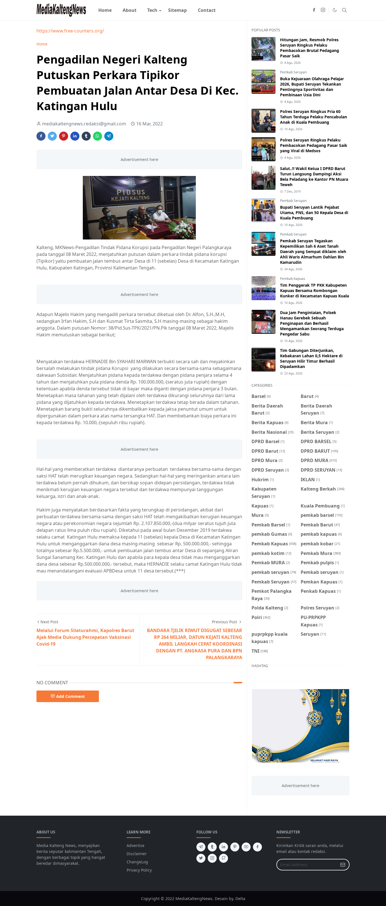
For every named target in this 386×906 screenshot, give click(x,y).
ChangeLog (137, 861)
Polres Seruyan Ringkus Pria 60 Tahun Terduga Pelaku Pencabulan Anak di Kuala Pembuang (313, 117)
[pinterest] (234, 846)
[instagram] (323, 10)
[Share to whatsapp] (97, 136)
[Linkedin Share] (74, 136)
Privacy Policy (139, 870)
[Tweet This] (52, 136)
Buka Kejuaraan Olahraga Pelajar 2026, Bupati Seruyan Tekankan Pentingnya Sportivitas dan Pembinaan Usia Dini (312, 86)
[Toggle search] (344, 10)
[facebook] (313, 10)
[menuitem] (105, 10)
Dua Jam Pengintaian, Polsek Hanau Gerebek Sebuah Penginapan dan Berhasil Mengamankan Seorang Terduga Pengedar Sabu (312, 323)
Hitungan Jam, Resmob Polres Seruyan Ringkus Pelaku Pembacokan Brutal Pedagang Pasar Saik (309, 47)
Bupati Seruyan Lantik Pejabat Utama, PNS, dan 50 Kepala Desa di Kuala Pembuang (314, 212)
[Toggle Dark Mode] (334, 10)
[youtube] (246, 846)
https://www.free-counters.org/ (70, 31)
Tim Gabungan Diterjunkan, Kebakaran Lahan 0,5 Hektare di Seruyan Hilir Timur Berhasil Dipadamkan (311, 358)
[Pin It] (63, 136)
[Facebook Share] (40, 136)
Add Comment (70, 696)
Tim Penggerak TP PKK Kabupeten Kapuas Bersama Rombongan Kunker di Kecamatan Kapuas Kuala (314, 290)
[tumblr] (212, 846)
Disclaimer (137, 853)
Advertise (135, 845)
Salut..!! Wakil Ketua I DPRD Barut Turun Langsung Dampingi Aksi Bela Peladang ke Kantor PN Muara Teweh (314, 176)
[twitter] (200, 858)
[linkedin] (223, 846)
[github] (223, 858)
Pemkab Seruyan (293, 72)
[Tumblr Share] (86, 136)
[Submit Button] (343, 864)
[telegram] (200, 846)
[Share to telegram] (108, 136)
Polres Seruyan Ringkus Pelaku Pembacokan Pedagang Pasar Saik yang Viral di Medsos (313, 145)
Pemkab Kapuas (292, 278)
